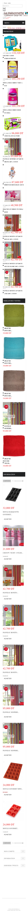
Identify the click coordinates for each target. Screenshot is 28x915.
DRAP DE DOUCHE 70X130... (7, 461)
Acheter (7, 519)
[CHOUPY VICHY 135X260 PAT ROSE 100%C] (13, 535)
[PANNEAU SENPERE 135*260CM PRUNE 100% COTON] (14, 424)
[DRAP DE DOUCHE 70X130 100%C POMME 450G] (14, 326)
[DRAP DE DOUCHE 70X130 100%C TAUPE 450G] (14, 391)
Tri (12, 480)
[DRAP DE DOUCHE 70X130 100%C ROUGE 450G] (14, 457)
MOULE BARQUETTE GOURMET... (11, 513)
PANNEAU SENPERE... (8, 427)
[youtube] (14, 902)
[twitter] (12, 902)
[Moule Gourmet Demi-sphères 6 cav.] (13, 811)
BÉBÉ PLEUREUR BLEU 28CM (14, 185)
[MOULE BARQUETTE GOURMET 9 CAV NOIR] (13, 494)
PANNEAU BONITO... (10, 593)
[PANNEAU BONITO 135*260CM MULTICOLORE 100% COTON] (13, 615)
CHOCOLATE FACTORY (12, 136)
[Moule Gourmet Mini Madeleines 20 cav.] (13, 771)
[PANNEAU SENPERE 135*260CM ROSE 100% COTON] (13, 695)
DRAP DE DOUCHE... (8, 329)
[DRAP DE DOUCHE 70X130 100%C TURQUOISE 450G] (14, 359)
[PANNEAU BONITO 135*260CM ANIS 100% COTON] (13, 655)
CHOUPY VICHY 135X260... (13, 553)
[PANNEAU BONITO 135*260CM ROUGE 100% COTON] (13, 575)
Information (9, 474)
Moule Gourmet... (10, 828)
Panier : (7, 3)
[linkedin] (17, 902)
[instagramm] (16, 902)
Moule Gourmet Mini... (13, 789)
